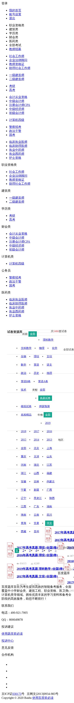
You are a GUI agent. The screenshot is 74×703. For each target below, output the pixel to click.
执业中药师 (16, 149)
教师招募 (15, 49)
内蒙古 (51, 481)
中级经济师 (16, 109)
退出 (12, 18)
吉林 (36, 481)
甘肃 (36, 523)
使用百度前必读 (43, 697)
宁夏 (23, 489)
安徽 (23, 481)
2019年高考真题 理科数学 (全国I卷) (40, 569)
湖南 (49, 506)
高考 (12, 90)
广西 (49, 489)
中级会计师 (16, 101)
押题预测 (44, 406)
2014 (36, 439)
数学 (23, 364)
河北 (49, 523)
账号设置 (15, 14)
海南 (23, 514)
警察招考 (15, 126)
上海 (49, 448)
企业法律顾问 (18, 60)
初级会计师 (16, 112)
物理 (41, 348)
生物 (23, 356)
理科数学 (48, 339)
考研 (12, 86)
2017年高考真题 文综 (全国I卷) (37, 576)
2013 (49, 439)
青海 (23, 523)
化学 (54, 348)
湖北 (36, 464)
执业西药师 (16, 153)
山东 (49, 456)
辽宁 (23, 498)
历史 (36, 373)
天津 (36, 456)
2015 (23, 439)
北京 (36, 448)
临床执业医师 (18, 141)
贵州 (36, 531)
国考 (12, 134)
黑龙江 (38, 498)
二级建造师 (16, 79)
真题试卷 (45, 398)
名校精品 (26, 414)
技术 (23, 389)
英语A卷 (43, 381)
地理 (49, 373)
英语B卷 (26, 381)
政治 (23, 373)
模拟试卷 (26, 406)
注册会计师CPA (19, 105)
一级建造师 (16, 75)
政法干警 (15, 130)
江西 (23, 506)
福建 (49, 473)
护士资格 (15, 157)
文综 (49, 356)
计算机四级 (16, 119)
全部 (32, 333)
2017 (36, 431)
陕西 (52, 498)
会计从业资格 (18, 97)
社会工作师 (16, 56)
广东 (36, 506)
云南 (36, 514)
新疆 (36, 489)
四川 (49, 514)
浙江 (23, 473)
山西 (36, 473)
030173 (16, 693)
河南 (23, 464)
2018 (23, 431)
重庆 (23, 456)
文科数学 (26, 348)
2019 (47, 423)
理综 (36, 356)
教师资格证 (16, 64)
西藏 (23, 531)
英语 (36, 364)
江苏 (49, 464)
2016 (49, 431)
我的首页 (15, 10)
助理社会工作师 (19, 68)
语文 (49, 364)
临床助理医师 (18, 145)
